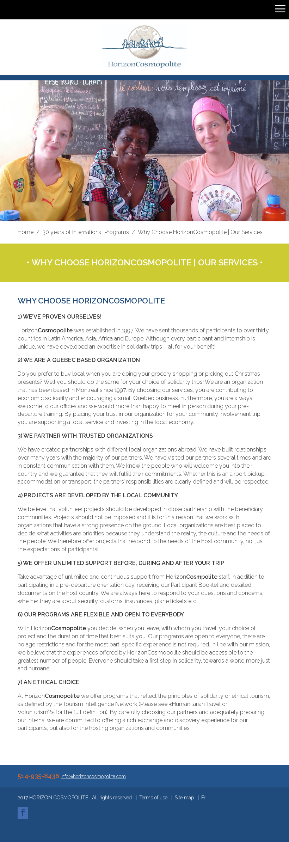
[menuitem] (203, 797)
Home (25, 232)
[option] (144, 150)
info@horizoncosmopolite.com (93, 776)
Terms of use (153, 797)
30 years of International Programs (85, 232)
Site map (184, 797)
